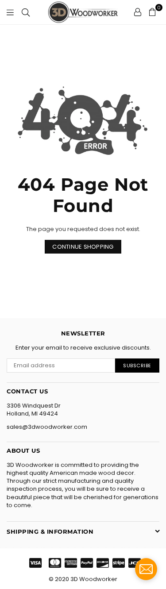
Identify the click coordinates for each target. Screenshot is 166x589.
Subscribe (137, 365)
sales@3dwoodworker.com (47, 427)
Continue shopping (82, 247)
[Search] (26, 12)
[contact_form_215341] (146, 569)
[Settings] (137, 12)
